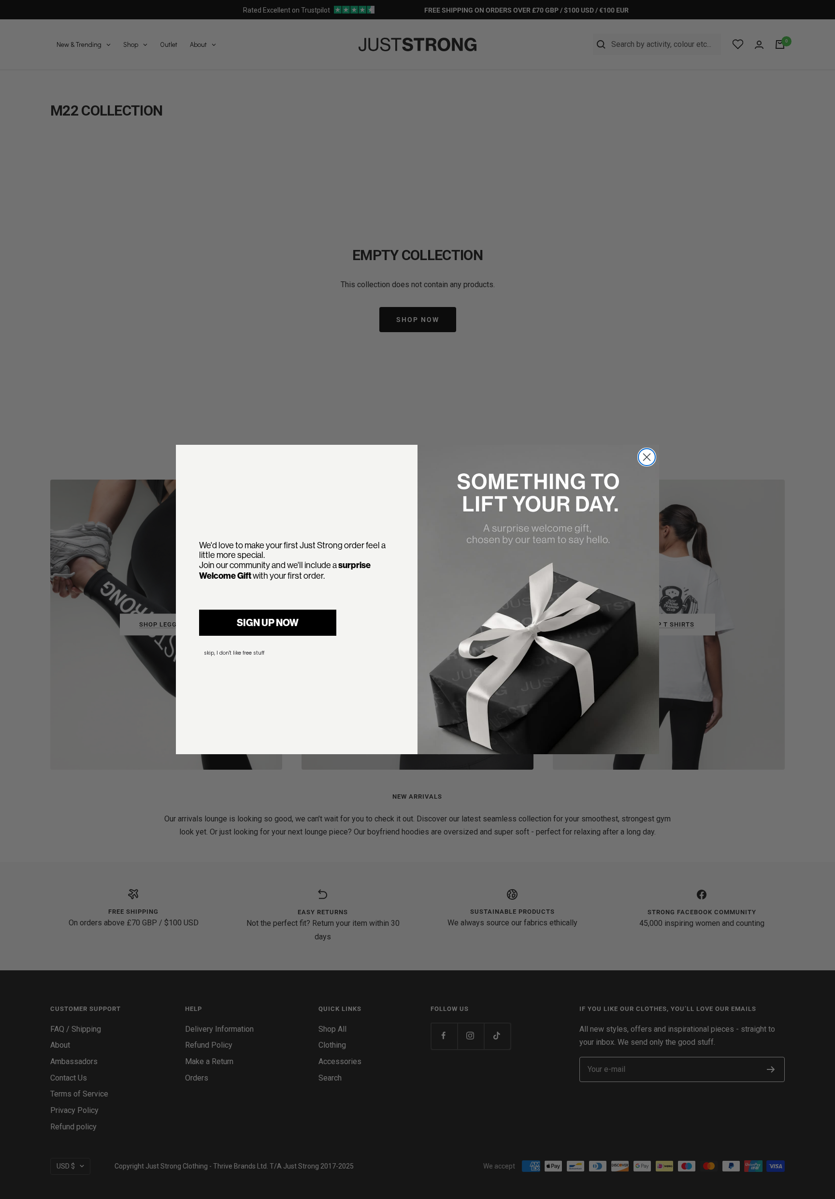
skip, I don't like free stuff (234, 653)
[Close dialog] (646, 457)
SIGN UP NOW (268, 623)
